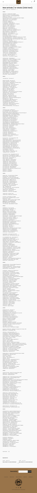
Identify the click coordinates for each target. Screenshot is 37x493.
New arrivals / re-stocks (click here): (9, 462)
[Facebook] (16, 487)
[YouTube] (20, 487)
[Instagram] (18, 487)
